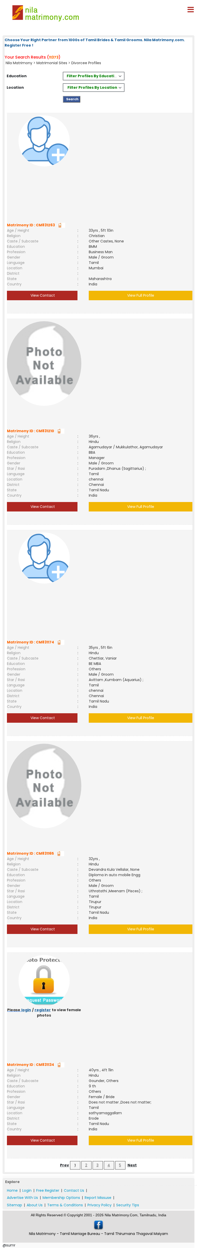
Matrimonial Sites (51, 62)
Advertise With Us (22, 1197)
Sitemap (14, 1205)
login (26, 1009)
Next (132, 1165)
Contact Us (74, 1190)
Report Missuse (98, 1197)
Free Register (47, 1190)
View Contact (42, 295)
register (43, 1009)
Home (12, 1190)
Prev (64, 1165)
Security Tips (127, 1205)
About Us (35, 1205)
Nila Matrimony (19, 62)
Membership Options (61, 1197)
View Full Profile (140, 295)
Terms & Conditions (65, 1205)
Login (27, 1190)
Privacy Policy (99, 1205)
